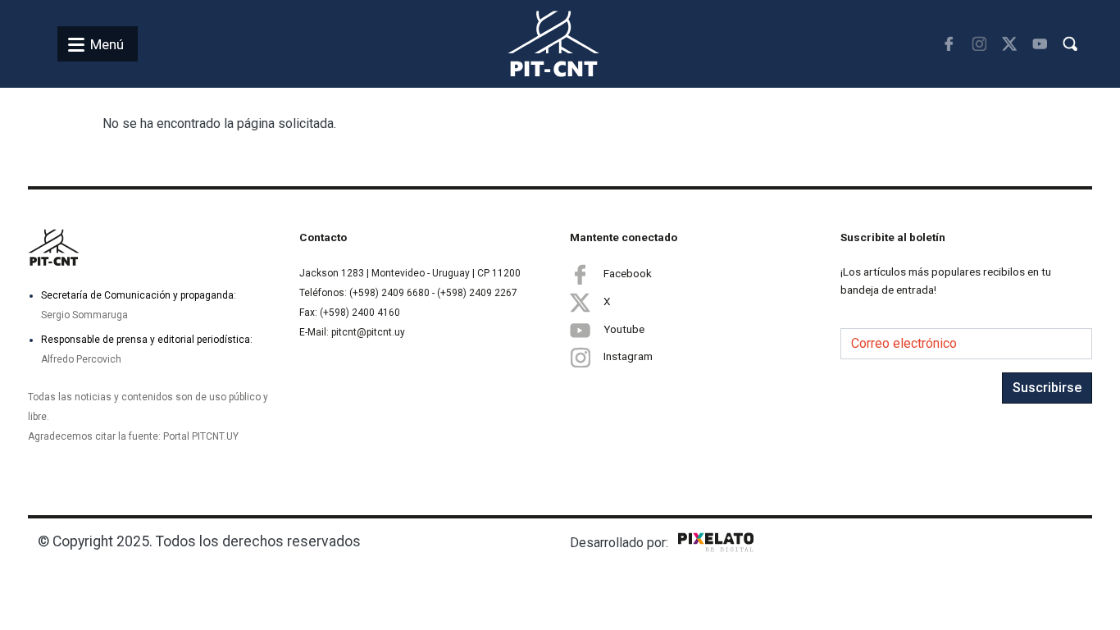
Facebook (627, 273)
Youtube (623, 329)
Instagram (628, 356)
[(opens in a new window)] (949, 44)
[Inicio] (534, 44)
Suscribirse (1047, 387)
